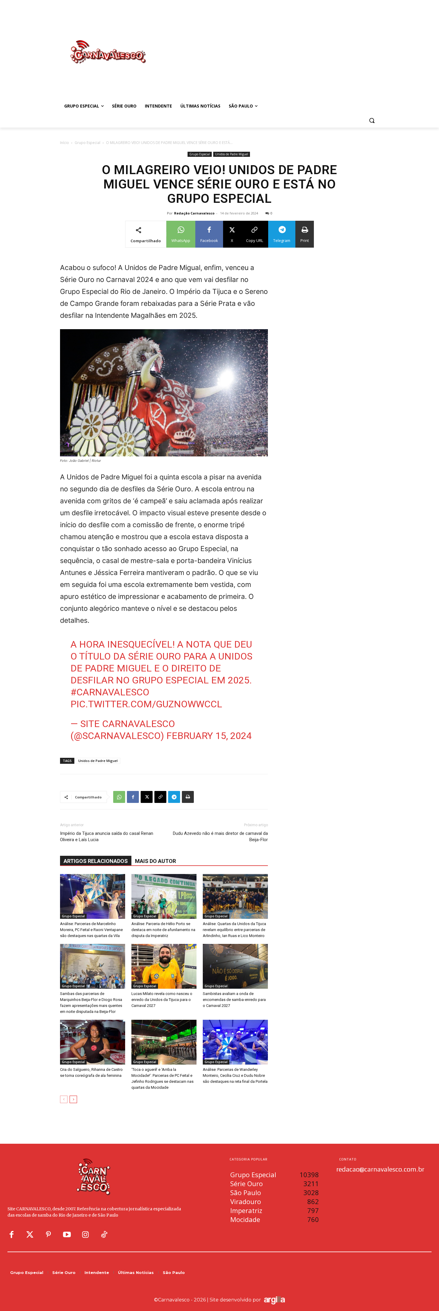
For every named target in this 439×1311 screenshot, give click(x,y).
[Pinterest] (48, 1235)
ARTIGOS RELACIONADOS (96, 861)
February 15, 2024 (209, 735)
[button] (372, 120)
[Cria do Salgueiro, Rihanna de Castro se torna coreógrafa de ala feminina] (92, 1042)
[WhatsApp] (119, 797)
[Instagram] (85, 1235)
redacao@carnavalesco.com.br (380, 1169)
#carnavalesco (109, 692)
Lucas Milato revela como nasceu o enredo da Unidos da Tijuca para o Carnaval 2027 (161, 999)
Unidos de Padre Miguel (231, 154)
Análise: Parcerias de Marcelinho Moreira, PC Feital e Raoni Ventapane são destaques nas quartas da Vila (91, 929)
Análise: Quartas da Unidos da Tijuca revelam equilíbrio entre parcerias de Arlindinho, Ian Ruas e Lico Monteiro (234, 929)
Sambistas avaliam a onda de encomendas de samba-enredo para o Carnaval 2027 (234, 999)
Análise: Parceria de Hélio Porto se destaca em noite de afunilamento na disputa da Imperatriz (163, 929)
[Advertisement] (267, 45)
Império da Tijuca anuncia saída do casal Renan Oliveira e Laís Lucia (106, 836)
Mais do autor (155, 861)
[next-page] (73, 1099)
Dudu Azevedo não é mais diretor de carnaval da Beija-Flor (220, 836)
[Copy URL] (160, 797)
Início (64, 142)
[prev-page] (63, 1099)
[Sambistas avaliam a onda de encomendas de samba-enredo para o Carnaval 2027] (235, 966)
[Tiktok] (104, 1235)
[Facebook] (133, 797)
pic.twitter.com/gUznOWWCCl (146, 704)
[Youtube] (67, 1235)
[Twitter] (30, 1235)
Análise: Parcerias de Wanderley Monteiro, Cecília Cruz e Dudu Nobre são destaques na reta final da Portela (235, 1075)
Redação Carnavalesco (194, 213)
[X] (147, 797)
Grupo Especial (87, 142)
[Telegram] (174, 797)
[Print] (188, 797)
